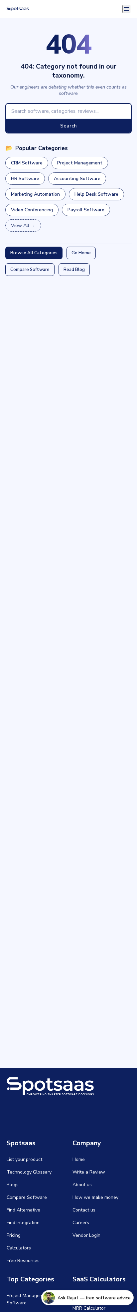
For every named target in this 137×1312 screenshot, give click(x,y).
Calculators (19, 1248)
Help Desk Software (96, 194)
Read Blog (74, 270)
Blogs (13, 1185)
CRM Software (27, 163)
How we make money (95, 1197)
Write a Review (88, 1172)
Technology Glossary (29, 1172)
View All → (23, 225)
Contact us (83, 1210)
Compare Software (30, 270)
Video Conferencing (32, 210)
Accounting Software (77, 178)
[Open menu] (126, 9)
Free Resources (23, 1260)
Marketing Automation (35, 194)
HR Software (25, 178)
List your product (24, 1159)
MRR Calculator (88, 1308)
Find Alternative (23, 1210)
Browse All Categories (34, 253)
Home (78, 1159)
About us (82, 1185)
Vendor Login (86, 1235)
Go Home (81, 253)
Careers (80, 1222)
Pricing (14, 1235)
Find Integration (23, 1222)
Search (68, 125)
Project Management (79, 163)
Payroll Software (86, 210)
